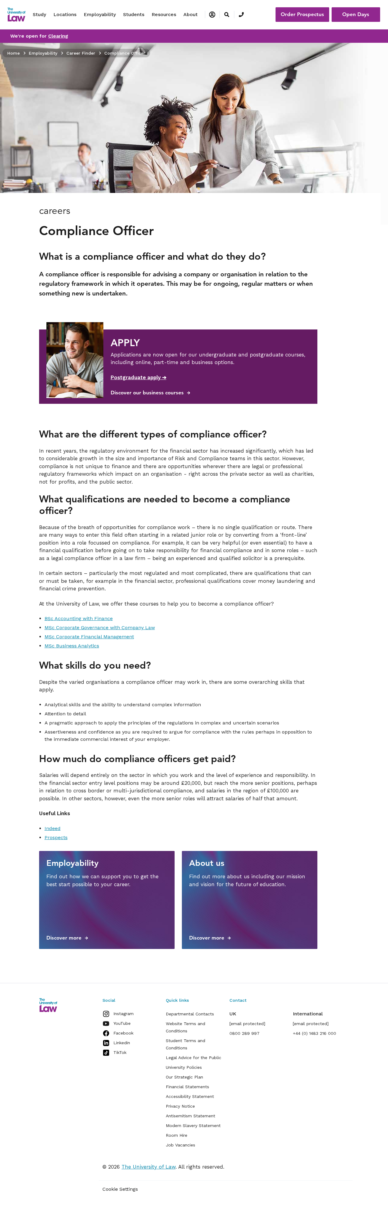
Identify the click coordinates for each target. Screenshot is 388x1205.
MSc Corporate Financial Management (89, 637)
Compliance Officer (124, 53)
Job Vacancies (180, 1145)
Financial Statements (187, 1086)
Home (13, 53)
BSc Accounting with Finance (79, 618)
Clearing (58, 36)
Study (39, 14)
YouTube (122, 1023)
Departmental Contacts (190, 1013)
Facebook (123, 1033)
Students (133, 14)
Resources (164, 14)
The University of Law (149, 1167)
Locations (64, 14)
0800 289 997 (244, 1033)
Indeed (53, 828)
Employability (100, 14)
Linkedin (121, 1042)
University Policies (184, 1067)
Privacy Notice (180, 1106)
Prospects (56, 837)
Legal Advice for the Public (193, 1057)
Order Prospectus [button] (302, 14)
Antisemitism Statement (190, 1115)
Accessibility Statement (190, 1096)
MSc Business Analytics (72, 646)
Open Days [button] (355, 14)
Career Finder (80, 53)
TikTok (119, 1052)
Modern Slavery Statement (193, 1125)
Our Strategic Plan (184, 1077)
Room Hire (176, 1135)
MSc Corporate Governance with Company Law (100, 627)
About (190, 14)
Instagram (123, 1013)
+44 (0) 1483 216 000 (314, 1033)
